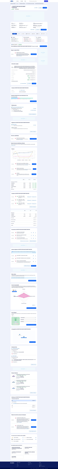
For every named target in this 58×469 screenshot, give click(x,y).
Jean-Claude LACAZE (16, 359)
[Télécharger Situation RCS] (35, 76)
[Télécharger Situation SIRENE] (35, 78)
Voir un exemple (21, 139)
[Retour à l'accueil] (12, 463)
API (17, 466)
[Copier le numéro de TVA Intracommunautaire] (15, 27)
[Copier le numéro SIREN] (15, 23)
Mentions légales (32, 29)
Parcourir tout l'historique (33, 410)
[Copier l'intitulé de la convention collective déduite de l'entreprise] (35, 70)
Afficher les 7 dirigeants (33, 131)
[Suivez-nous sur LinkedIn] (40, 466)
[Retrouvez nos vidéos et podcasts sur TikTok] (44, 466)
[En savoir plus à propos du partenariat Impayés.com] (35, 437)
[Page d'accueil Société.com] (11, 1)
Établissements (28, 33)
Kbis (19, 33)
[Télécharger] (35, 232)
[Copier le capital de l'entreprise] (35, 72)
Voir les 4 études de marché (33, 431)
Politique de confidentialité (42, 468)
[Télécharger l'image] (15, 374)
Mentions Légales (46, 468)
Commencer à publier (34, 252)
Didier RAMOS (20, 359)
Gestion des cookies (37, 468)
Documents (43, 33)
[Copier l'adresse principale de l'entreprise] (42, 23)
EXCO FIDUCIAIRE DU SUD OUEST (17, 360)
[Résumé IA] (31, 232)
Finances (39, 33)
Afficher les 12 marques (33, 392)
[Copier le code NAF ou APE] (27, 25)
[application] (24, 154)
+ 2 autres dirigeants (39, 25)
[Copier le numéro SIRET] (16, 25)
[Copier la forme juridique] (26, 27)
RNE (35, 27)
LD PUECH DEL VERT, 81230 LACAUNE (37, 23)
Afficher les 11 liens (33, 364)
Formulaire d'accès (13, 145)
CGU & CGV (34, 468)
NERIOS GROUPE (35, 25)
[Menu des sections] (11, 33)
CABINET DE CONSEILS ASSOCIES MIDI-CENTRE (27, 359)
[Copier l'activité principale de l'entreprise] (35, 67)
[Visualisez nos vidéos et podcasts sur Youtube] (43, 466)
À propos (31, 468)
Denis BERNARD (15, 403)
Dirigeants (34, 33)
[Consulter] (33, 232)
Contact (23, 33)
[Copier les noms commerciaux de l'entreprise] (35, 74)
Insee (33, 27)
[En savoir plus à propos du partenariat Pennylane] (35, 439)
